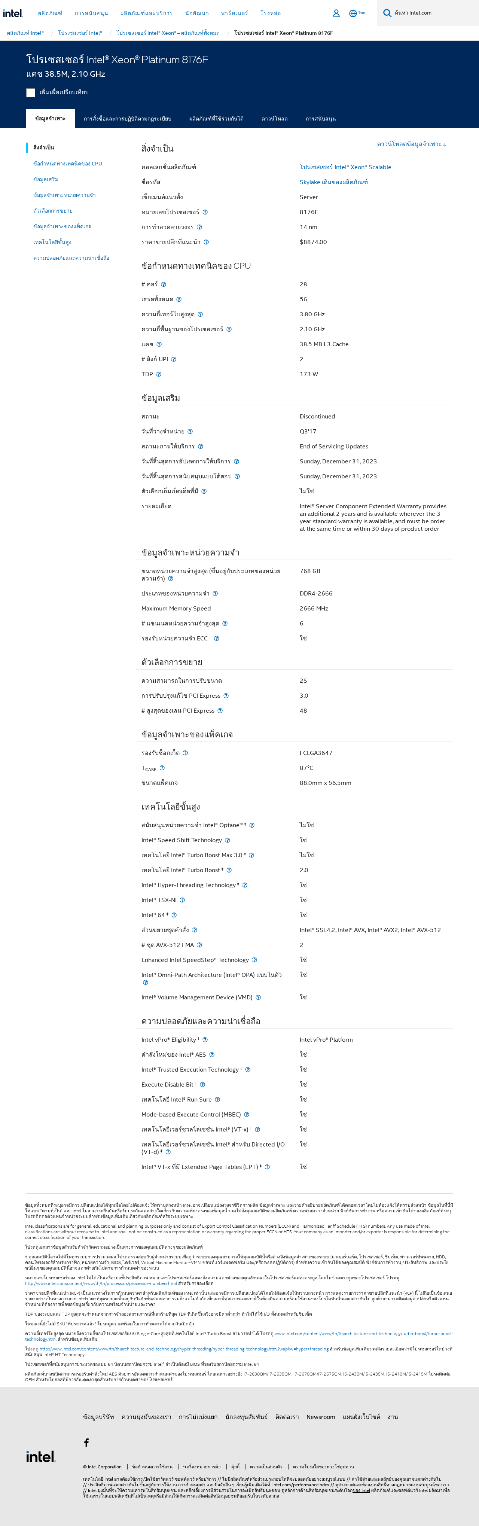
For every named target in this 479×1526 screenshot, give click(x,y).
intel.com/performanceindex (300, 1484)
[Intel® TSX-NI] (182, 900)
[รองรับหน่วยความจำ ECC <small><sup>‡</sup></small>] (217, 638)
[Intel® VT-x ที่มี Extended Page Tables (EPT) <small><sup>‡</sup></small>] (267, 1167)
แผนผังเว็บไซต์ (361, 1417)
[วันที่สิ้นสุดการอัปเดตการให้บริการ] (236, 461)
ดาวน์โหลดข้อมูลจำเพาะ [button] (409, 144)
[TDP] (159, 374)
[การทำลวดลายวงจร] (199, 227)
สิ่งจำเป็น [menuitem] (43, 147)
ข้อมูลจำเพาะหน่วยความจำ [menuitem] (64, 195)
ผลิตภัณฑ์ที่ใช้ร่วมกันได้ (216, 118)
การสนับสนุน (321, 118)
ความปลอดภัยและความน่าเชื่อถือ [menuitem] (71, 258)
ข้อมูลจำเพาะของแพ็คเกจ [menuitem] (62, 226)
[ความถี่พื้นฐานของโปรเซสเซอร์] (229, 329)
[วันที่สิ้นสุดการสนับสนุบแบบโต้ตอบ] (237, 476)
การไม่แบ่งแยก (198, 1417)
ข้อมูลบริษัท (98, 1417)
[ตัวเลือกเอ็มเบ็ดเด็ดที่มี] (204, 491)
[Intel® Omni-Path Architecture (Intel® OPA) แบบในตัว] (145, 982)
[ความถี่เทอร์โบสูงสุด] (200, 314)
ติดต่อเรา (287, 1417)
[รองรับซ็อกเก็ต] (185, 753)
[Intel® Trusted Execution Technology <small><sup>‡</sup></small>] (248, 1069)
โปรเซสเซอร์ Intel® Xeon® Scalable (345, 167)
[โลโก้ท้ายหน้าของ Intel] (41, 1456)
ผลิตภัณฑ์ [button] (50, 13)
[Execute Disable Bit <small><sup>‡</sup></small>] (202, 1084)
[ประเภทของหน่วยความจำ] (215, 593)
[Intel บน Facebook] (86, 1444)
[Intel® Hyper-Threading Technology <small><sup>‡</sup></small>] (245, 885)
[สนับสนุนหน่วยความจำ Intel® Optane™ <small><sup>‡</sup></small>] (252, 825)
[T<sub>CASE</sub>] (162, 768)
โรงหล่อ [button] (270, 13)
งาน (393, 1417)
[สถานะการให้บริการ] (200, 446)
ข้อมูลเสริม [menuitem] (45, 179)
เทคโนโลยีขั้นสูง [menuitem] (52, 242)
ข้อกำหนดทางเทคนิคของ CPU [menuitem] (67, 163)
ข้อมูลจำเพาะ (50, 118)
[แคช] (159, 344)
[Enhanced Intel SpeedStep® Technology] (254, 960)
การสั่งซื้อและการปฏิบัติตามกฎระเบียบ (127, 118)
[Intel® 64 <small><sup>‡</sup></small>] (174, 915)
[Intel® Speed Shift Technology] (227, 840)
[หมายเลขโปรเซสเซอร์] (205, 212)
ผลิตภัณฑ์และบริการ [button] (146, 13)
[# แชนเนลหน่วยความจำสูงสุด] (225, 623)
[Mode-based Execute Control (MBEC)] (246, 1114)
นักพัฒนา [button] (197, 13)
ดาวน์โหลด (275, 118)
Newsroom (320, 1417)
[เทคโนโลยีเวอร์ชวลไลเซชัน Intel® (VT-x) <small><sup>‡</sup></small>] (257, 1129)
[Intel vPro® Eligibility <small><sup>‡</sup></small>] (205, 1039)
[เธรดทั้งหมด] (179, 299)
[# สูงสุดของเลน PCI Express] (220, 710)
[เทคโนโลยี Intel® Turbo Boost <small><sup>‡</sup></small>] (229, 870)
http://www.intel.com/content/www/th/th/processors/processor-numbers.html (101, 1283)
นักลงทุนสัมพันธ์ (246, 1417)
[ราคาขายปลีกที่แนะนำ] (206, 242)
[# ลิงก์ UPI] (174, 359)
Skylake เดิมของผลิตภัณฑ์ (334, 182)
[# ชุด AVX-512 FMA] (199, 945)
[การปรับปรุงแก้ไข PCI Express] (226, 695)
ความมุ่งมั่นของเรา (146, 1417)
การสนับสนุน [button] (92, 13)
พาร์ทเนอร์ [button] (234, 13)
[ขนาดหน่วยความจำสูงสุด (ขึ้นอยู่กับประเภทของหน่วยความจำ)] (171, 578)
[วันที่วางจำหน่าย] (190, 431)
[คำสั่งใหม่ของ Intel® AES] (212, 1054)
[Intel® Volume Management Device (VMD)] (258, 997)
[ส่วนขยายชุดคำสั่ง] (194, 930)
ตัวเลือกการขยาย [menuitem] (53, 210)
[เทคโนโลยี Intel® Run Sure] (217, 1099)
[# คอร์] (163, 284)
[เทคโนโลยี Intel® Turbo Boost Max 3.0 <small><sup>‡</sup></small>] (251, 855)
